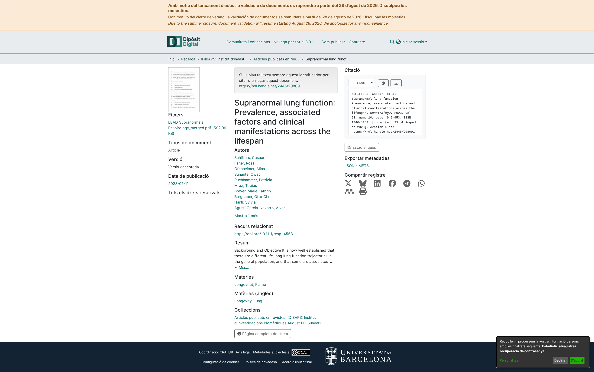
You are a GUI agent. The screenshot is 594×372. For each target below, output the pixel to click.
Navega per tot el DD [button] (292, 42)
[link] (197, 127)
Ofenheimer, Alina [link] (249, 168)
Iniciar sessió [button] (413, 42)
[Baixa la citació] (396, 83)
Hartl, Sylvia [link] (245, 202)
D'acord (577, 360)
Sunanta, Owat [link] (247, 174)
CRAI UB (226, 352)
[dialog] (543, 351)
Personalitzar (510, 360)
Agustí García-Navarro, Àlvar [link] (259, 207)
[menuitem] (294, 41)
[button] (392, 42)
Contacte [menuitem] (357, 42)
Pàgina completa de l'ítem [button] (264, 333)
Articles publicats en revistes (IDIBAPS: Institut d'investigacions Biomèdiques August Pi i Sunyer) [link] (276, 59)
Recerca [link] (188, 59)
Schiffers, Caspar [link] (249, 157)
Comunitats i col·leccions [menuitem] (248, 42)
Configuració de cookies (220, 362)
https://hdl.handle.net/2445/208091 (270, 86)
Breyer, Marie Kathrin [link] (252, 191)
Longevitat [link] (243, 284)
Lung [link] (258, 301)
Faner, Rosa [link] (244, 163)
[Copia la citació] (383, 83)
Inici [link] (171, 59)
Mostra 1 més (246, 215)
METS (363, 165)
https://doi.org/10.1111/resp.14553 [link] (263, 233)
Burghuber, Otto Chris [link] (253, 196)
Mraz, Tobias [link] (245, 185)
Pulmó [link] (260, 284)
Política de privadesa (261, 362)
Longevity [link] (243, 301)
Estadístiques (363, 147)
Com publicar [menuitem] (333, 42)
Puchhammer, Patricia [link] (253, 180)
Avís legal (243, 352)
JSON (350, 165)
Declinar (560, 360)
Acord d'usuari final (297, 362)
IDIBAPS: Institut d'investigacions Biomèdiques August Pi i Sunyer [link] (224, 59)
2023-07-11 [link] (178, 183)
